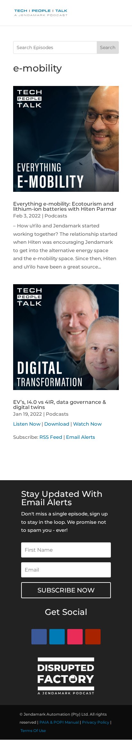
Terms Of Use (33, 730)
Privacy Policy (95, 722)
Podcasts (56, 216)
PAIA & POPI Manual (59, 722)
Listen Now (26, 424)
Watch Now (87, 424)
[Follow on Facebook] (39, 636)
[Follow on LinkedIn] (57, 636)
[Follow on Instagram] (75, 636)
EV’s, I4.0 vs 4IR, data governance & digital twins (59, 404)
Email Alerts (80, 437)
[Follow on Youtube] (93, 636)
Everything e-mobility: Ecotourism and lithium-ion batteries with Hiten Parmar (65, 206)
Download (56, 424)
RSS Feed (50, 437)
